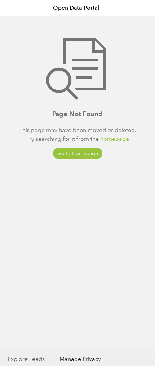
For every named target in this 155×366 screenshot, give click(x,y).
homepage (114, 138)
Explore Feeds (26, 359)
